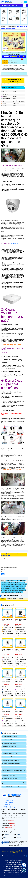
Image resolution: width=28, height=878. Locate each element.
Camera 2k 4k (9, 598)
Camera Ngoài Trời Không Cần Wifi (9, 746)
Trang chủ (3, 26)
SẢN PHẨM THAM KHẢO (18, 598)
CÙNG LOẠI (3, 598)
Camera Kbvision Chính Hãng (8, 858)
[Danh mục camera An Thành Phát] (24, 5)
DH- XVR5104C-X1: (15, 243)
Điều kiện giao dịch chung (9, 807)
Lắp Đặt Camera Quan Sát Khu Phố (9, 736)
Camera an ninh (8, 860)
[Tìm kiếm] (25, 2)
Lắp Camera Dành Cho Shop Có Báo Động (13, 592)
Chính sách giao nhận (8, 802)
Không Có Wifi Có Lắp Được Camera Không (11, 786)
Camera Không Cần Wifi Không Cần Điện (10, 753)
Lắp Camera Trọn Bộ (10, 26)
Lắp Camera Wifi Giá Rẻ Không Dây (14, 868)
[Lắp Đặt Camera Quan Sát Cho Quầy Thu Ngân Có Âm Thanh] (14, 41)
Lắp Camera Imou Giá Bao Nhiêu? (9, 756)
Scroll (24, 870)
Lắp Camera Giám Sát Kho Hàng (8, 767)
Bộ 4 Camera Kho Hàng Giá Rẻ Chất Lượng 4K (13, 587)
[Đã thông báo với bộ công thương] (5, 842)
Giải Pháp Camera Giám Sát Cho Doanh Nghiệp (16, 580)
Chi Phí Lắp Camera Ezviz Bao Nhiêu (9, 750)
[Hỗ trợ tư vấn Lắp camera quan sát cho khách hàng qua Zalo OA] (24, 865)
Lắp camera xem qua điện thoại (14, 862)
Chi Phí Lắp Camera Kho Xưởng (8, 775)
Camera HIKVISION (21, 858)
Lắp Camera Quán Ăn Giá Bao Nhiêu (9, 778)
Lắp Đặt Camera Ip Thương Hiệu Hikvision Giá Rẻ (11, 582)
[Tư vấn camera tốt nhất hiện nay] (26, 15)
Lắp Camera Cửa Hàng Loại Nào (13, 864)
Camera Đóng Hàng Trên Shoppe (9, 739)
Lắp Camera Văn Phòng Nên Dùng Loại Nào (11, 763)
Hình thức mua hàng (8, 800)
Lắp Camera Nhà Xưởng (20, 866)
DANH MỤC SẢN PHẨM (10, 5)
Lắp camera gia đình (18, 860)
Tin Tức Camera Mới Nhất (9, 733)
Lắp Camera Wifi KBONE (8, 872)
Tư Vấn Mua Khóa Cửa (20, 872)
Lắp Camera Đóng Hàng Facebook (9, 743)
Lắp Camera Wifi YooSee (19, 870)
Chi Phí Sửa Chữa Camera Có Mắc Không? (10, 760)
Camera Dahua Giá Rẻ (21, 856)
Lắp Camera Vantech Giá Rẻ (7, 856)
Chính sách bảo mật (7, 804)
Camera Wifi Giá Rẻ (7, 870)
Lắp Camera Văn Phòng (7, 866)
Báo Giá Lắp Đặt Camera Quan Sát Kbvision (14, 586)
